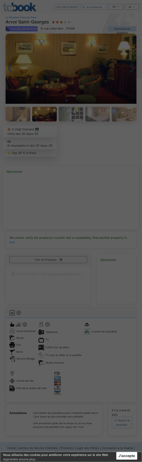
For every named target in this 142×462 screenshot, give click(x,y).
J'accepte (127, 456)
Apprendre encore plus (19, 459)
